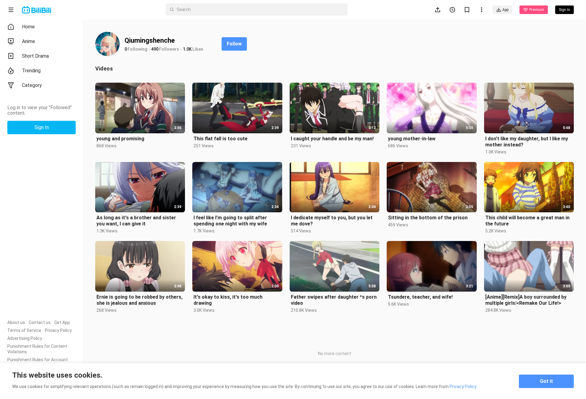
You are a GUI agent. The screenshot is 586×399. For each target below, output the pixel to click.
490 (154, 49)
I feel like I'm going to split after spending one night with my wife (230, 221)
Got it (546, 381)
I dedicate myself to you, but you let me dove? (332, 221)
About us (16, 322)
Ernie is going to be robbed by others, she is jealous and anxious (139, 300)
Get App (62, 322)
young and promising (120, 139)
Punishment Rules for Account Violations (37, 362)
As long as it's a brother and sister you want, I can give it (136, 221)
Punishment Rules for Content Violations (37, 349)
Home (28, 27)
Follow (234, 44)
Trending (31, 71)
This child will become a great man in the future (527, 221)
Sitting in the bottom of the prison (428, 218)
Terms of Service (24, 330)
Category (32, 85)
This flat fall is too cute (221, 139)
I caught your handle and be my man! (332, 139)
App (505, 10)
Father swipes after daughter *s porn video (334, 300)
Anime (28, 41)
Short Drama (35, 56)
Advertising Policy (24, 338)
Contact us (40, 322)
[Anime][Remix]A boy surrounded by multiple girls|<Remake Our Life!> (525, 300)
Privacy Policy (58, 330)
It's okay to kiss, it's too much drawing (228, 300)
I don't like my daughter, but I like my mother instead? (526, 142)
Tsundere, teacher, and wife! (420, 297)
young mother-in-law (412, 139)
